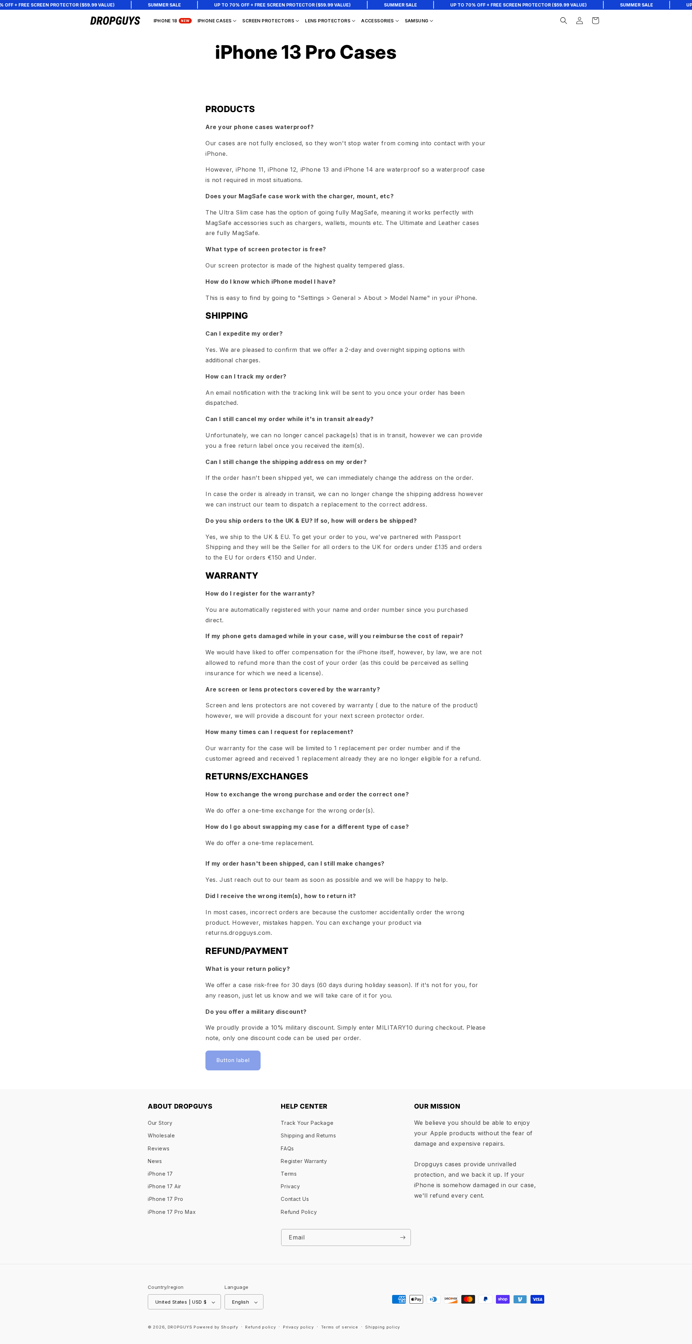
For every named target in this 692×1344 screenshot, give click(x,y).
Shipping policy (382, 1327)
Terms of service (339, 1327)
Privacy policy (298, 1327)
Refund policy (260, 1327)
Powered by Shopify (216, 1327)
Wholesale (161, 1136)
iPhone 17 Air (164, 1187)
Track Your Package (307, 1123)
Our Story (160, 1123)
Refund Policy (299, 1212)
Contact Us (295, 1199)
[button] (217, 21)
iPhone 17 (160, 1174)
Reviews (158, 1148)
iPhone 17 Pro (165, 1199)
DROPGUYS (180, 1327)
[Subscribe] (403, 1237)
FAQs (287, 1148)
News (155, 1161)
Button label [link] (233, 1060)
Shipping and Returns (308, 1136)
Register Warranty (304, 1161)
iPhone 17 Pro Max (172, 1212)
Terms (289, 1174)
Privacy (290, 1187)
